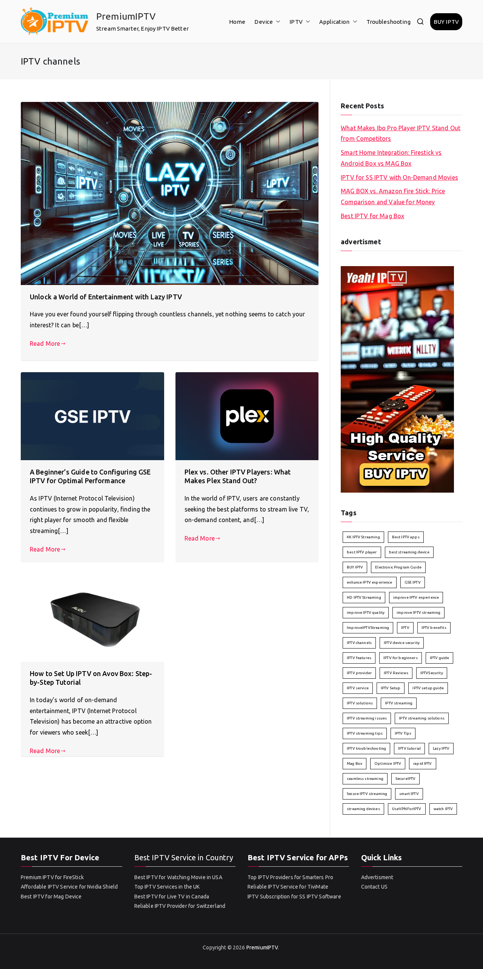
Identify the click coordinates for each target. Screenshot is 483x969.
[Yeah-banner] (397, 378)
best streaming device (409, 552)
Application (334, 21)
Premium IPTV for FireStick (52, 877)
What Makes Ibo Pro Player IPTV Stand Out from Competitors (400, 133)
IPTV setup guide (427, 688)
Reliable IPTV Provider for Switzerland (180, 906)
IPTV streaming (398, 703)
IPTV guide (439, 658)
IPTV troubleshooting (366, 748)
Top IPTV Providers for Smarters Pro (290, 877)
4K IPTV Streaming (363, 537)
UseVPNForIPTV (406, 809)
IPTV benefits (433, 627)
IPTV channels (359, 643)
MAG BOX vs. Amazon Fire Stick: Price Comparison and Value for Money (393, 196)
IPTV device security (402, 643)
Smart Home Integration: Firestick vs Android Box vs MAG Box (391, 158)
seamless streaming (365, 778)
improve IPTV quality (366, 612)
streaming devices (363, 809)
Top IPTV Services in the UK (167, 887)
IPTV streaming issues (367, 718)
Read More (45, 343)
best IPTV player (362, 552)
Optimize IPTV (387, 763)
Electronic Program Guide (398, 567)
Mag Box (354, 763)
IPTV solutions (360, 703)
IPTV (296, 21)
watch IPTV (443, 809)
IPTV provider (359, 673)
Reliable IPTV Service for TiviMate (288, 887)
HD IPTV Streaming (364, 597)
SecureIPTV (405, 778)
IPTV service (358, 688)
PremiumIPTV (126, 16)
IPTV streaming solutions (422, 718)
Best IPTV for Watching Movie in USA (178, 877)
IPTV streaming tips (365, 733)
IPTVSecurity (431, 673)
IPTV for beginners (400, 658)
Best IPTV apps (406, 537)
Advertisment (377, 877)
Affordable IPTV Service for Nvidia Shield (69, 887)
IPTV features (359, 658)
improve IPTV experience (416, 597)
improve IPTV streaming (418, 612)
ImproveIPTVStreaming (368, 627)
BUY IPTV (446, 21)
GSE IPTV (413, 582)
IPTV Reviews (396, 673)
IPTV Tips (403, 733)
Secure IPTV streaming (367, 794)
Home (237, 21)
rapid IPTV (422, 763)
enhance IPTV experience (369, 582)
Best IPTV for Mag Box (372, 216)
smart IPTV (409, 794)
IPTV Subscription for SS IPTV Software (294, 897)
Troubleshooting (388, 21)
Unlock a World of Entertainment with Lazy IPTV (106, 296)
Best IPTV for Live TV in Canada (171, 897)
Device (263, 21)
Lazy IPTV (441, 748)
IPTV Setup (391, 688)
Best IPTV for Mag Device (51, 897)
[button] (276, 22)
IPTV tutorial (409, 748)
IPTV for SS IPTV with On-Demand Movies (399, 177)
